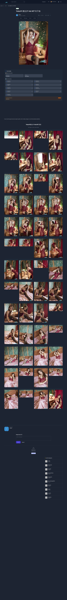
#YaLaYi (30, 18)
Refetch (34, 453)
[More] (50, 15)
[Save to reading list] (46, 15)
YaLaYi (17, 8)
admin (11, 428)
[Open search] (18, 2)
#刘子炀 (34, 18)
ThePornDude (54, 1)
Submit (18, 442)
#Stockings (25, 18)
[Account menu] (61, 2)
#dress (21, 18)
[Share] (48, 15)
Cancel (23, 442)
